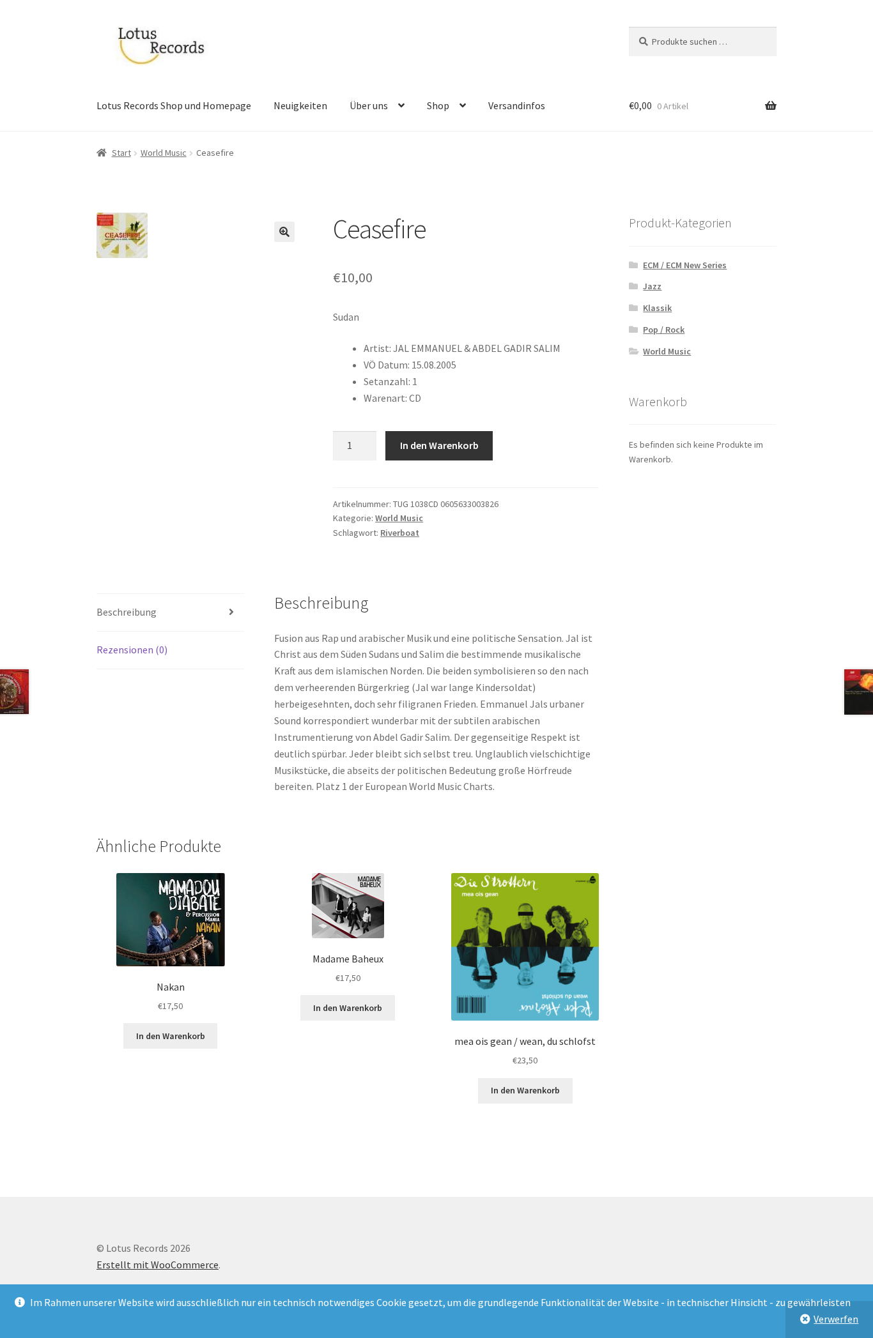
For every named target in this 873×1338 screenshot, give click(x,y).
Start (121, 152)
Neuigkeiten (300, 105)
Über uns (369, 105)
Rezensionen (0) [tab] (132, 649)
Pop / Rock (663, 329)
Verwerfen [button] (836, 1318)
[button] (284, 232)
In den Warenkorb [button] (170, 1036)
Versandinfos (516, 105)
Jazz (652, 286)
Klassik (657, 308)
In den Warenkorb (439, 445)
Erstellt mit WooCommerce (158, 1264)
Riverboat (399, 532)
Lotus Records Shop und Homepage (174, 105)
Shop (438, 105)
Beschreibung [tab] (127, 611)
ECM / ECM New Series (685, 265)
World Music (164, 152)
